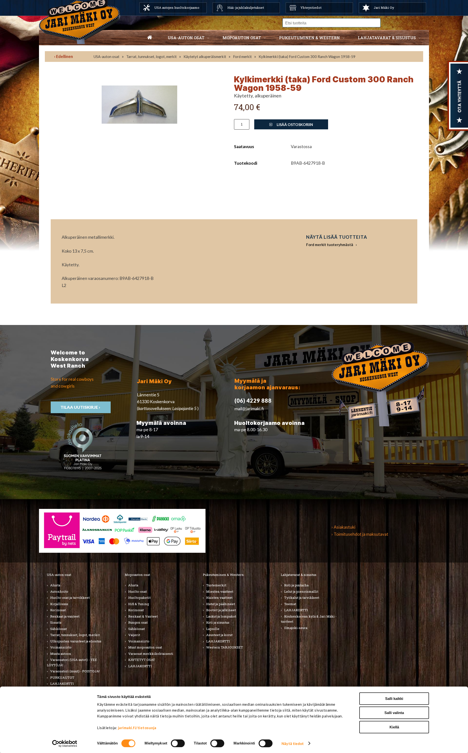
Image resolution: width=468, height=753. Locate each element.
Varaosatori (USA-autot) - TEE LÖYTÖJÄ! (72, 662)
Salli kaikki (394, 698)
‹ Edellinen (63, 56)
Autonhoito (59, 591)
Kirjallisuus (59, 604)
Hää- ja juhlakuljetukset (245, 7)
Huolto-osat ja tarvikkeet (70, 597)
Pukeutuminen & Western (223, 574)
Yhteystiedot (311, 7)
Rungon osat (138, 622)
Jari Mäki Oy (384, 7)
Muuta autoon (60, 653)
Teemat (290, 604)
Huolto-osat (137, 591)
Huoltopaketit (139, 597)
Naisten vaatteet (219, 597)
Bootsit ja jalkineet (221, 610)
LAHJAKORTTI (62, 683)
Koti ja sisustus (217, 622)
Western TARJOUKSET (224, 647)
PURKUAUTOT (62, 677)
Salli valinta (394, 713)
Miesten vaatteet (219, 591)
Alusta (55, 585)
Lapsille (212, 629)
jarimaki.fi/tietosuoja (137, 727)
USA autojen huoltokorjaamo (176, 7)
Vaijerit (134, 635)
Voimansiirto (60, 647)
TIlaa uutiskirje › (80, 407)
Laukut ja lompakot (221, 616)
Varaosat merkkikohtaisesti (150, 653)
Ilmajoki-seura (295, 628)
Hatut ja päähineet (220, 604)
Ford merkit (242, 56)
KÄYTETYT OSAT (141, 660)
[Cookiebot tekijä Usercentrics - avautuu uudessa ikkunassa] (64, 743)
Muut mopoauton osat (145, 647)
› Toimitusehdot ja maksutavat (360, 534)
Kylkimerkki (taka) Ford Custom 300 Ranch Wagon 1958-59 (307, 56)
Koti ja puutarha (296, 585)
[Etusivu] (150, 38)
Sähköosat (58, 629)
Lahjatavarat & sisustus (387, 37)
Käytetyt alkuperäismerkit (205, 56)
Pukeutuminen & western (309, 37)
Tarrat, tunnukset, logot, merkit (151, 56)
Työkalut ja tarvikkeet (301, 597)
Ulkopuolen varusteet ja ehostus (75, 641)
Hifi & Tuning (138, 604)
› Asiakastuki (343, 527)
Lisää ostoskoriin (294, 124)
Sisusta (55, 622)
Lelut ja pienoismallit (301, 591)
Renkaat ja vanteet (64, 616)
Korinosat (58, 610)
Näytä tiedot (293, 743)
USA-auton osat (186, 37)
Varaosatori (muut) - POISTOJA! (75, 671)
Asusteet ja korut (219, 635)
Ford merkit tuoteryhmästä (329, 244)
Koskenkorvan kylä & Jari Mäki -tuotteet (309, 619)
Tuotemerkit (216, 585)
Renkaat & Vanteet (143, 616)
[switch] (178, 743)
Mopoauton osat (242, 37)
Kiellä (394, 727)
